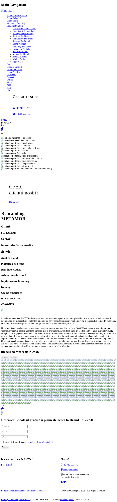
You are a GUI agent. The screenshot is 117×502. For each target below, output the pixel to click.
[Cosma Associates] (46, 363)
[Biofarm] (5, 360)
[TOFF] (115, 360)
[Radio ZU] (41, 366)
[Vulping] (87, 363)
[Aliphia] (100, 363)
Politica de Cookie (35, 490)
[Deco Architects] (55, 363)
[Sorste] (66, 363)
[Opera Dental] (32, 363)
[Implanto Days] (32, 360)
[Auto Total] (42, 360)
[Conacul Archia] (23, 366)
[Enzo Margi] (34, 363)
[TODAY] (92, 360)
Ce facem (11, 74)
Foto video (18, 62)
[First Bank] (8, 360)
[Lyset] (69, 360)
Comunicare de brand (23, 38)
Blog (9, 87)
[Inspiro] (89, 360)
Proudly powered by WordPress (15, 499)
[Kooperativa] (98, 363)
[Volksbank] (96, 363)
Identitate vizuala (20, 51)
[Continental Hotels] (37, 360)
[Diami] (32, 366)
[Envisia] (71, 360)
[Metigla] (25, 363)
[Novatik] (46, 366)
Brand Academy (14, 72)
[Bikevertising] (50, 363)
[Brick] (83, 360)
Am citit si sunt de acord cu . (29, 442)
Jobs (9, 85)
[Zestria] (64, 366)
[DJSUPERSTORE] (71, 366)
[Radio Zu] (14, 360)
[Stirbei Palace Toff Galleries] (35, 360)
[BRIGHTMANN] (51, 360)
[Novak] (27, 363)
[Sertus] (14, 366)
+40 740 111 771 (23, 108)
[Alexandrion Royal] (73, 360)
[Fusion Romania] (48, 360)
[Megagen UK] (57, 366)
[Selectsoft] (46, 360)
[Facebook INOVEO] (2, 120)
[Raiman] (20, 363)
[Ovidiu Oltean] (27, 366)
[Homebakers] (4, 363)
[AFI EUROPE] (60, 360)
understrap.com (67, 499)
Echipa (10, 79)
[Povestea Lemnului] (34, 366)
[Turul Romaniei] (114, 363)
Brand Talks (12, 21)
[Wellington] (48, 363)
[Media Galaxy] (57, 363)
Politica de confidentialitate (13, 490)
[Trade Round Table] (68, 363)
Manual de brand (21, 54)
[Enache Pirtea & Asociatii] (53, 360)
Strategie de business (22, 36)
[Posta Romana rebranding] (23, 360)
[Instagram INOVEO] (4, 120)
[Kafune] (68, 366)
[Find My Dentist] (28, 360)
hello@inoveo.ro (23, 114)
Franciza (11, 64)
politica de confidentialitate (42, 442)
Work (9, 82)
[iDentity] (52, 363)
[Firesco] (23, 363)
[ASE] (2, 360)
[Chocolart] (39, 363)
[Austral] (11, 366)
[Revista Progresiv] (75, 366)
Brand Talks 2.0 (14, 18)
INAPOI (6, 123)
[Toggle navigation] (14, 11)
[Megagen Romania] (41, 363)
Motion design (19, 59)
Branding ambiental (22, 46)
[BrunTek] (9, 366)
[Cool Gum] (4, 366)
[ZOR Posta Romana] (21, 360)
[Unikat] (44, 360)
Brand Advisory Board (17, 15)
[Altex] (16, 360)
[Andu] (7, 366)
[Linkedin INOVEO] (6, 120)
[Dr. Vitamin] (109, 363)
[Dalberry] (93, 363)
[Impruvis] (36, 363)
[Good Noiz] (58, 360)
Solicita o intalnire (9, 358)
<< (2, 406)
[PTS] (105, 360)
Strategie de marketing (23, 33)
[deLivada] (103, 363)
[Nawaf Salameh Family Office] (39, 360)
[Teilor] (62, 360)
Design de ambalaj (21, 49)
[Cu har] (48, 366)
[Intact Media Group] (105, 363)
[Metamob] (82, 363)
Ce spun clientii (14, 69)
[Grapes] (16, 363)
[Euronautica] (61, 363)
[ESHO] (99, 360)
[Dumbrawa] (103, 360)
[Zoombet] (50, 366)
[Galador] (80, 363)
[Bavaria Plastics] (87, 360)
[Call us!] (2, 128)
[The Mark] (59, 366)
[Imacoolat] (75, 363)
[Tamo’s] (73, 366)
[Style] (64, 363)
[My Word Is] (64, 360)
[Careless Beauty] (112, 363)
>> (2, 411)
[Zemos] (9, 363)
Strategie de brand (21, 41)
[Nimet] (108, 360)
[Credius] (84, 363)
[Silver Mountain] (43, 366)
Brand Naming (19, 44)
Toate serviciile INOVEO (24, 28)
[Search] (2, 130)
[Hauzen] (96, 360)
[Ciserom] (30, 366)
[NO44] (7, 363)
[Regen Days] (30, 360)
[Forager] (80, 360)
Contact (10, 77)
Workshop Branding (16, 23)
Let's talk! (5, 465)
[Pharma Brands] (89, 363)
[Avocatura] (107, 363)
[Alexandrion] (39, 366)
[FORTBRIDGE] (94, 360)
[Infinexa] (19, 360)
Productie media (20, 56)
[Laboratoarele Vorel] (59, 363)
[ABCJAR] (110, 360)
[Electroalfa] (43, 363)
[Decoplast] (85, 360)
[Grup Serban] (78, 360)
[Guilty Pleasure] (77, 363)
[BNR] (11, 360)
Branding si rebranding (24, 31)
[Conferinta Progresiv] (101, 360)
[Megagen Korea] (18, 363)
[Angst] (20, 366)
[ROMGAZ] (67, 360)
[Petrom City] (61, 366)
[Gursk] (26, 360)
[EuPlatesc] (55, 360)
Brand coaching (14, 67)
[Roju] (91, 363)
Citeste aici (14, 202)
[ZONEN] (112, 360)
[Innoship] (2, 363)
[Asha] (16, 366)
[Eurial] (73, 363)
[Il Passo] (2, 366)
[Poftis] (25, 366)
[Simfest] (55, 366)
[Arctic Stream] (76, 360)
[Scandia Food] (71, 363)
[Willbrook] (66, 366)
